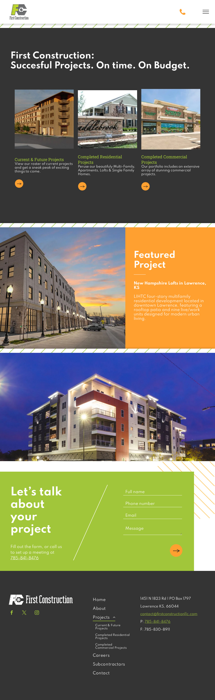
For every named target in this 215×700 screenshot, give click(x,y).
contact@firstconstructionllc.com (168, 614)
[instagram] (37, 613)
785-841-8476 (24, 558)
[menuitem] (113, 599)
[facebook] (11, 613)
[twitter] (24, 613)
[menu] (205, 11)
